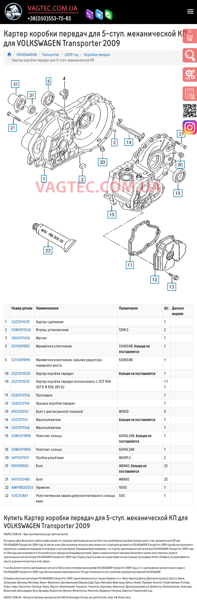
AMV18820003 (22, 487)
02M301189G (21, 449)
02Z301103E (21, 381)
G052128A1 (20, 495)
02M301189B (21, 436)
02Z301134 (20, 419)
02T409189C (21, 346)
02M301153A (21, 330)
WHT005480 (21, 479)
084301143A (21, 338)
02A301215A (21, 395)
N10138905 (20, 466)
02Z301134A (21, 427)
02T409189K (21, 360)
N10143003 (20, 411)
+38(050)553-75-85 (49, 18)
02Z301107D (21, 322)
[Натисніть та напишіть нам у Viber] (87, 14)
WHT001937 (20, 457)
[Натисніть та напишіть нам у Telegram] (97, 14)
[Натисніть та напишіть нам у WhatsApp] (107, 14)
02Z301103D (21, 373)
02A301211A (20, 403)
